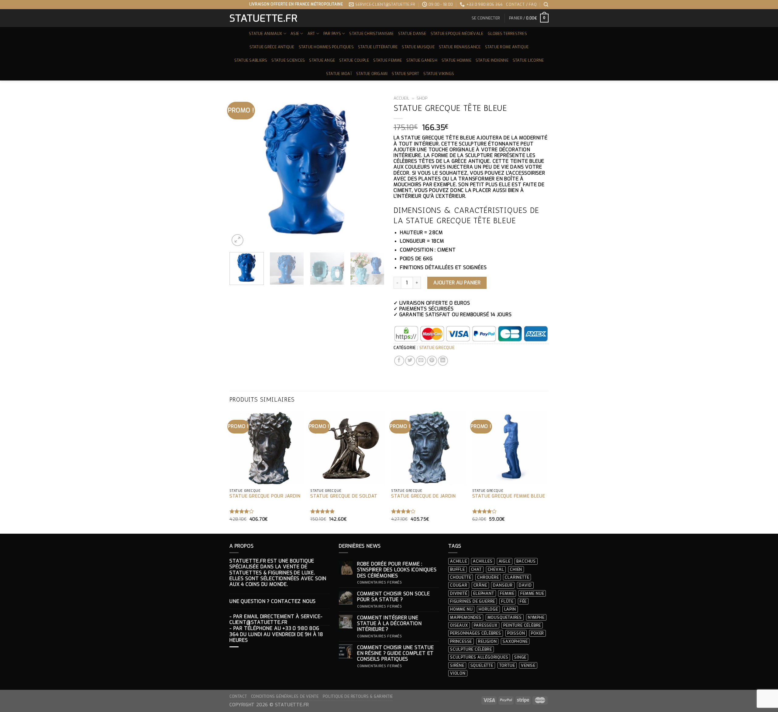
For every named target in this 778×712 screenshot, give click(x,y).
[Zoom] (237, 240)
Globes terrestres (507, 33)
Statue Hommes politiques (326, 47)
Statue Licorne (528, 60)
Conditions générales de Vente (285, 696)
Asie (295, 33)
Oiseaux (459, 625)
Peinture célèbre (522, 625)
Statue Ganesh (421, 60)
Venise (528, 665)
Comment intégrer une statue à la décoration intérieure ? (389, 623)
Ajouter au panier (456, 282)
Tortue (507, 665)
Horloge (488, 609)
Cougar (458, 585)
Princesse (461, 641)
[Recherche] (546, 4)
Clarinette (517, 577)
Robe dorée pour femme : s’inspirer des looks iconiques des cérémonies (397, 570)
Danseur (503, 585)
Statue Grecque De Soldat (343, 496)
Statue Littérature (378, 47)
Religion (487, 641)
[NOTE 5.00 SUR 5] (322, 511)
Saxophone (515, 641)
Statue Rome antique (507, 47)
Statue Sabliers (250, 60)
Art (311, 33)
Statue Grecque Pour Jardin (265, 496)
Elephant (483, 593)
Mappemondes (465, 617)
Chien (516, 569)
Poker (537, 633)
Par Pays (332, 33)
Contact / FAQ (521, 4)
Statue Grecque (437, 347)
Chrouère (488, 577)
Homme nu (461, 609)
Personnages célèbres (475, 633)
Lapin (510, 609)
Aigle (505, 561)
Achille (458, 561)
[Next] (373, 170)
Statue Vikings (438, 73)
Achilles (482, 561)
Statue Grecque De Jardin (423, 496)
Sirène (457, 665)
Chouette (460, 577)
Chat (476, 569)
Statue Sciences (288, 60)
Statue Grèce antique (272, 47)
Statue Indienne (492, 60)
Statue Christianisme (371, 33)
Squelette (481, 665)
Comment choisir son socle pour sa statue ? (393, 596)
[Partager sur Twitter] (410, 361)
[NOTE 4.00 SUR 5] (241, 511)
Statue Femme (387, 60)
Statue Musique (418, 47)
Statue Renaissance (460, 47)
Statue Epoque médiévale (457, 33)
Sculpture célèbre (471, 649)
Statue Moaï (339, 73)
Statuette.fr (263, 18)
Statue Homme (456, 60)
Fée (523, 601)
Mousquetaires (504, 617)
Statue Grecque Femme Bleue (508, 496)
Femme (507, 593)
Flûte (507, 601)
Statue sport (405, 73)
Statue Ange (322, 60)
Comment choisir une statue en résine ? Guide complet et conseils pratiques (395, 653)
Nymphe (536, 617)
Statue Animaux (265, 33)
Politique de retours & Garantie (358, 696)
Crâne (480, 585)
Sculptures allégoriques (479, 657)
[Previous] (240, 170)
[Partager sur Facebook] (399, 361)
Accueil (401, 98)
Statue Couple (354, 60)
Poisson (516, 633)
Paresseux (485, 625)
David (525, 585)
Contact (238, 696)
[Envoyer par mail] (421, 361)
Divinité (458, 593)
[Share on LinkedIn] (443, 361)
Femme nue (532, 593)
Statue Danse (412, 33)
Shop (422, 98)
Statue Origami (372, 73)
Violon (458, 673)
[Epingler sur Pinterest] (432, 361)
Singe (520, 657)
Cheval (496, 569)
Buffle (457, 569)
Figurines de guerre (472, 601)
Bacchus (526, 561)
